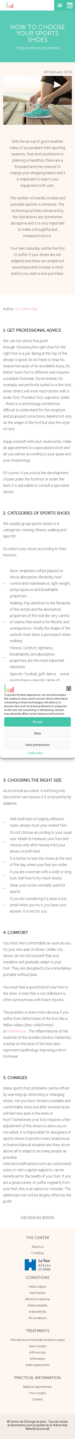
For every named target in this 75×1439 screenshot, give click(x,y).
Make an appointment (37, 1386)
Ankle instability (38, 1305)
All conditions (37, 1318)
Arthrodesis (37, 1358)
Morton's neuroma (37, 1299)
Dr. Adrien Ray (26, 309)
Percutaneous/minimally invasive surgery (37, 1340)
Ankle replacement (38, 1365)
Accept (37, 722)
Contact (37, 1399)
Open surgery (37, 1346)
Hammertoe (37, 1293)
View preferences (37, 745)
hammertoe (16, 1031)
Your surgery (37, 1393)
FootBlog (37, 1253)
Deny (37, 733)
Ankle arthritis (37, 1311)
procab (45, 1428)
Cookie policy (35, 752)
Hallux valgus (37, 1286)
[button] (69, 688)
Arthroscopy (37, 1352)
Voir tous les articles (37, 1217)
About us (38, 1246)
